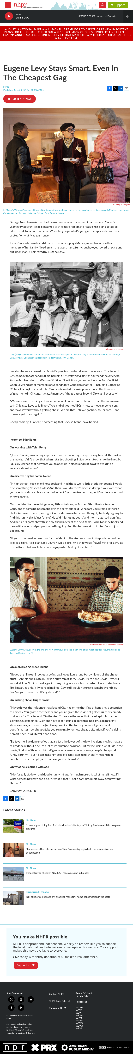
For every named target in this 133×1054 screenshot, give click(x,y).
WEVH (79, 1015)
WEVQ (79, 1025)
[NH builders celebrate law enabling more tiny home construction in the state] (13, 898)
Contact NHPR (56, 994)
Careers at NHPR (57, 1008)
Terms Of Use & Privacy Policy (84, 994)
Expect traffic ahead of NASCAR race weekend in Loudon (57, 872)
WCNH (79, 1007)
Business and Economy (37, 891)
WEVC (79, 1010)
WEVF (79, 1012)
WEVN (79, 1020)
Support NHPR (26, 965)
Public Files (81, 1001)
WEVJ (79, 1018)
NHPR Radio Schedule (60, 1001)
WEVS (79, 1028)
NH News (31, 820)
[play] (9, 16)
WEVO (79, 1023)
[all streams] (128, 16)
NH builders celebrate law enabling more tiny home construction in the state (68, 896)
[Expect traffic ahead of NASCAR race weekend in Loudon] (13, 874)
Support (119, 5)
